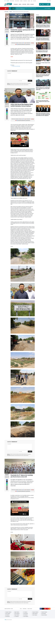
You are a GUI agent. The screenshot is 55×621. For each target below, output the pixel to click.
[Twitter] (7, 36)
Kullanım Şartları (30, 608)
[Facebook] (7, 34)
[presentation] (8, 8)
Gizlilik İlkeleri (24, 608)
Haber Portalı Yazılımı (9, 619)
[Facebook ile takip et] (41, 609)
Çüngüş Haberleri (35, 613)
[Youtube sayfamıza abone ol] (45, 609)
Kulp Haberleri (7, 616)
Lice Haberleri (16, 616)
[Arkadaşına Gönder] (7, 41)
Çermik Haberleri (16, 613)
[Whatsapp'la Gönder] (7, 39)
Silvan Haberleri (25, 616)
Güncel (20, 4)
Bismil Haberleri (7, 613)
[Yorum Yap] (7, 44)
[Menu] (40, 4)
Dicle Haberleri (43, 613)
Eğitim (28, 4)
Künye (21, 608)
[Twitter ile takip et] (43, 609)
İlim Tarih (24, 4)
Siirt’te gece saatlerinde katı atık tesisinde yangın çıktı (24, 8)
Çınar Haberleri (25, 613)
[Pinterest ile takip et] (47, 609)
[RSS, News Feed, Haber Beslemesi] (49, 609)
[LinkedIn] (7, 37)
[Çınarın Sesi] (8, 4)
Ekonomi (32, 4)
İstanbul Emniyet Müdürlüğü (16, 66)
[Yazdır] (7, 42)
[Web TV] (47, 0)
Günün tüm (47, 8)
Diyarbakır (16, 4)
